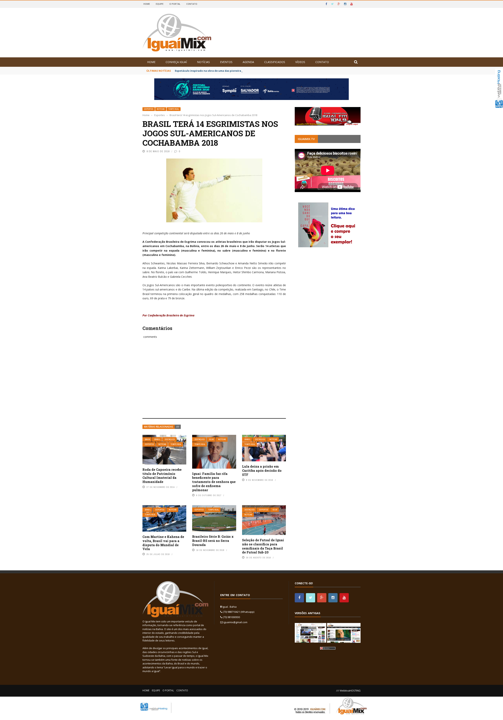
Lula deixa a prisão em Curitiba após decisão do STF (262, 470)
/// (177, 426)
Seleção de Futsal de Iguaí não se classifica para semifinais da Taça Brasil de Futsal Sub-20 (263, 546)
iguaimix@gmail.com (235, 622)
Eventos (226, 62)
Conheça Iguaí (176, 62)
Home (146, 3)
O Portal (174, 3)
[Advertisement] (214, 382)
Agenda (248, 62)
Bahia (147, 439)
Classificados (274, 62)
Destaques (170, 439)
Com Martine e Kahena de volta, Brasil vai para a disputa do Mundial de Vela (163, 543)
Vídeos (300, 62)
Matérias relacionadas (158, 426)
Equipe (159, 3)
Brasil (157, 439)
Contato (191, 3)
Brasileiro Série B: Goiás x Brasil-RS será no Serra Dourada (213, 540)
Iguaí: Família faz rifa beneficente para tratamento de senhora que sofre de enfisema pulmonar (214, 482)
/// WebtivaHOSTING (348, 690)
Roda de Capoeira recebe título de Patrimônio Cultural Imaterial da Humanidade (162, 475)
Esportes (148, 109)
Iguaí (211, 439)
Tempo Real (173, 109)
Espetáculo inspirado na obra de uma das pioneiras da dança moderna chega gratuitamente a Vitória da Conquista (251, 70)
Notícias (203, 62)
